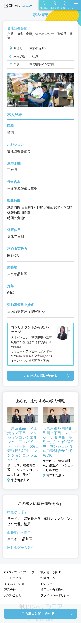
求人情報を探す (50, 572)
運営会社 (10, 589)
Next (74, 429)
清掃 (27, 524)
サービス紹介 (13, 578)
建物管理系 (32, 518)
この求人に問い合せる (40, 375)
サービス (14, 518)
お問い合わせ (13, 595)
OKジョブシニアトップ (19, 572)
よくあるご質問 (14, 583)
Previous (7, 429)
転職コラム (47, 578)
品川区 (27, 539)
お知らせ (46, 583)
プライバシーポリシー (55, 595)
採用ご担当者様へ (52, 589)
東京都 (12, 539)
